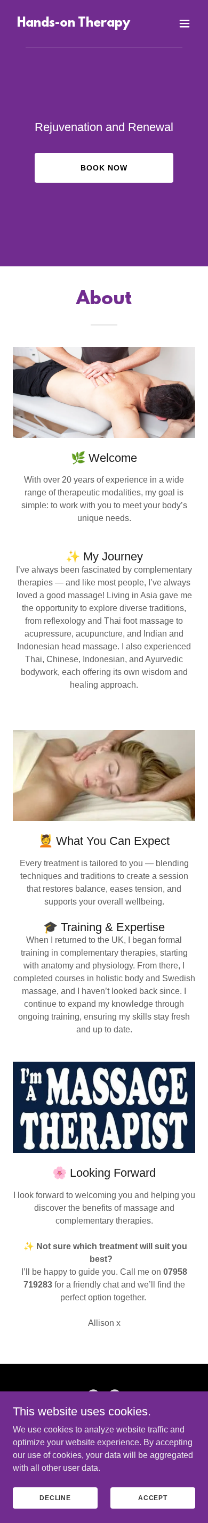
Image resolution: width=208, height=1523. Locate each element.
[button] (184, 23)
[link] (73, 23)
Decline (55, 1497)
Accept (152, 1497)
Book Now (104, 168)
